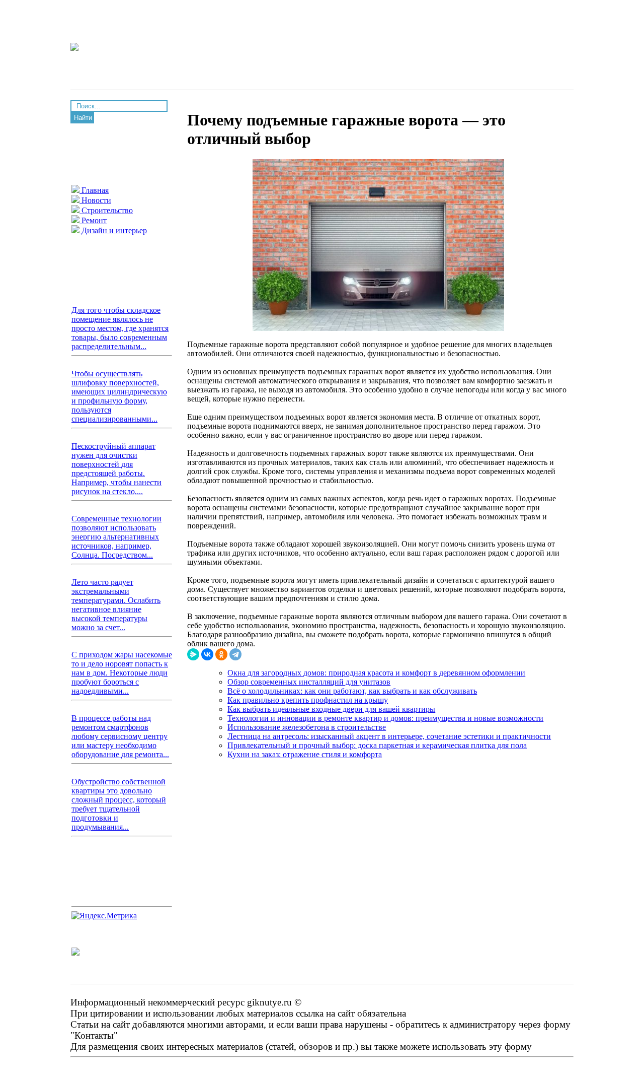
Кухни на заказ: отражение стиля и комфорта (304, 754)
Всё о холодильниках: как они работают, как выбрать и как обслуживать (352, 691)
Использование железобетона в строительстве (306, 727)
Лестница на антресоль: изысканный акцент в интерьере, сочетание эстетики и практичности (389, 736)
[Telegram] (235, 654)
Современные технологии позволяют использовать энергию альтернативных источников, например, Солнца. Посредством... (116, 536)
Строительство (106, 210)
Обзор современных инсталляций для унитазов (308, 682)
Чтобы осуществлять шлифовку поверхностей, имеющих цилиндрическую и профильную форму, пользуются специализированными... (119, 396)
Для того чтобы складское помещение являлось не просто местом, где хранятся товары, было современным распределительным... (120, 328)
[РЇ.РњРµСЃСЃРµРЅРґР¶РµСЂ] (193, 654)
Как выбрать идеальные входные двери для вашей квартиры (331, 709)
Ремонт (93, 220)
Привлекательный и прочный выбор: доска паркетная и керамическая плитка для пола (377, 745)
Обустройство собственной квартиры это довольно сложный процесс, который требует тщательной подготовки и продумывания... (118, 804)
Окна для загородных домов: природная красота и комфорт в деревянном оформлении (376, 672)
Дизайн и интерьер (113, 230)
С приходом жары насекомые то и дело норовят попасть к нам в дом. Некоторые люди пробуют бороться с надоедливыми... (121, 672)
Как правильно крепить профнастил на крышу (307, 700)
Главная (94, 190)
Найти (83, 117)
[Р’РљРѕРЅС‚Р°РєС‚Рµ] (207, 654)
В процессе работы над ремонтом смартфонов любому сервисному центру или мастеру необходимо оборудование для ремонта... (120, 736)
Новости (95, 200)
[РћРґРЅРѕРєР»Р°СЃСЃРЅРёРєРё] (221, 654)
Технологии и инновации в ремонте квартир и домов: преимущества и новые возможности (385, 718)
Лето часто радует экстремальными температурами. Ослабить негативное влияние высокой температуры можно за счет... (115, 605)
